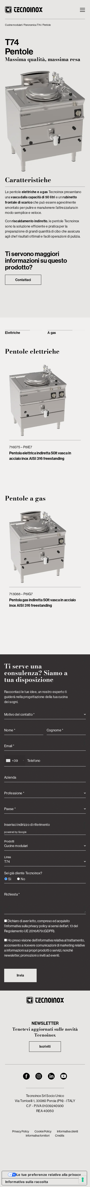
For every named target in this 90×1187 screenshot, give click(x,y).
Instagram (38, 1076)
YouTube (63, 1076)
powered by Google (15, 832)
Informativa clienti (67, 1131)
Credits (59, 1135)
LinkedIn (51, 1076)
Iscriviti (45, 1046)
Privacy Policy (20, 1131)
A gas (52, 333)
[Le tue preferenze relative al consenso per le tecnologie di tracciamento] (83, 1180)
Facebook (26, 1076)
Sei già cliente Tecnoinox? (23, 876)
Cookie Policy (43, 1131)
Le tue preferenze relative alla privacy (48, 1175)
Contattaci (23, 280)
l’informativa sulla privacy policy (26, 926)
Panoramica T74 (32, 24)
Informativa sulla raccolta (26, 1182)
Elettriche (12, 333)
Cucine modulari (13, 24)
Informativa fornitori (38, 1135)
